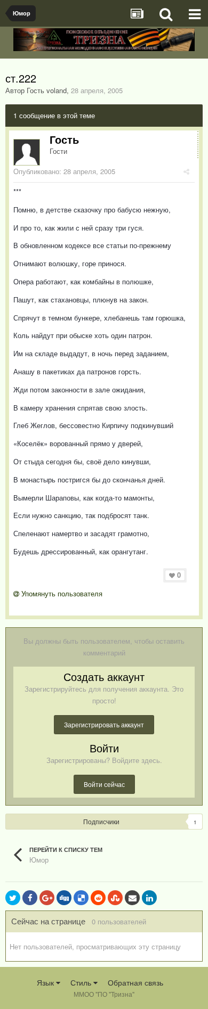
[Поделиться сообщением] (186, 171)
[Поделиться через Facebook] (29, 897)
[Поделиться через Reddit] (98, 897)
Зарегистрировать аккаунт (104, 724)
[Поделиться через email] (132, 897)
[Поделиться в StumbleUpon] (115, 897)
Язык (46, 982)
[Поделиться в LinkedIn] (149, 897)
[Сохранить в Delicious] (81, 897)
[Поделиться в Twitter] (12, 897)
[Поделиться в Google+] (46, 897)
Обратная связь (135, 982)
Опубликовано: (64, 171)
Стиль (81, 982)
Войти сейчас (104, 784)
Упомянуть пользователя (60, 593)
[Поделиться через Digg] (64, 897)
